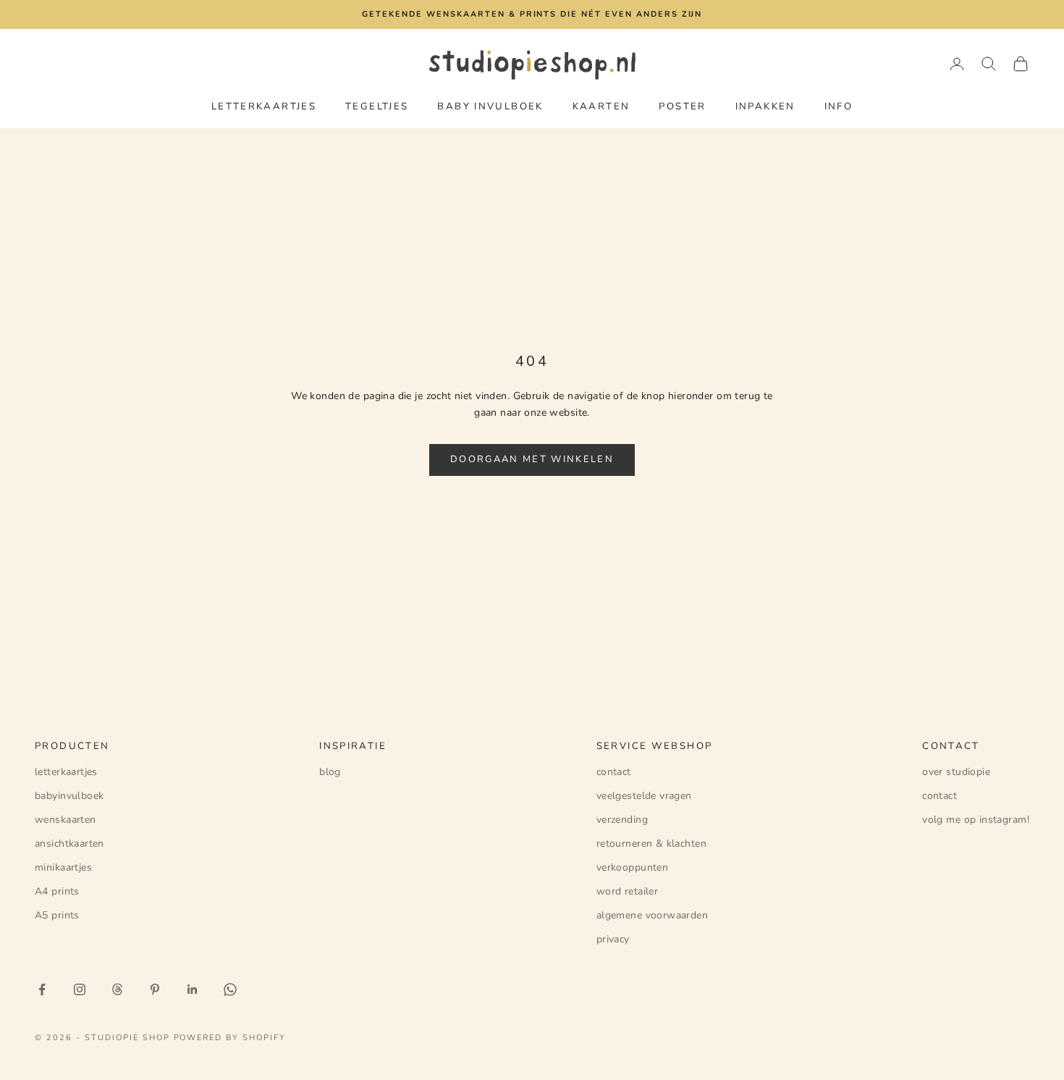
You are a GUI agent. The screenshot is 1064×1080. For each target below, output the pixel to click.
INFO (838, 106)
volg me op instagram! (975, 819)
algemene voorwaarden (652, 915)
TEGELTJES (376, 106)
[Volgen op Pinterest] (155, 989)
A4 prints (57, 891)
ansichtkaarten (69, 843)
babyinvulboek (69, 796)
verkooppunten (632, 867)
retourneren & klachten (651, 843)
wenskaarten (65, 819)
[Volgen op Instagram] (79, 989)
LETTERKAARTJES (263, 106)
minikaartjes (63, 867)
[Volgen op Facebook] (42, 989)
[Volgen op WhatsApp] (230, 989)
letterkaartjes (66, 772)
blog (330, 772)
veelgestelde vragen (644, 796)
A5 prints (57, 915)
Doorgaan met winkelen (532, 459)
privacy (613, 939)
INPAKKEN (765, 106)
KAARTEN (601, 106)
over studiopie (956, 772)
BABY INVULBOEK (490, 106)
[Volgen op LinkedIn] (192, 989)
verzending (622, 819)
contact (613, 772)
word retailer (627, 891)
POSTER (682, 106)
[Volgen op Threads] (117, 989)
